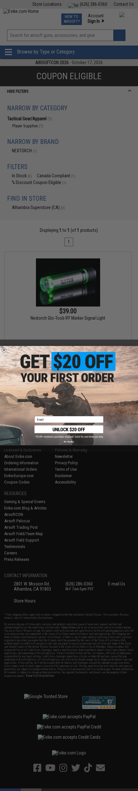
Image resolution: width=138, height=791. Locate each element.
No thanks (69, 441)
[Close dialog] (4, 350)
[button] (69, 431)
